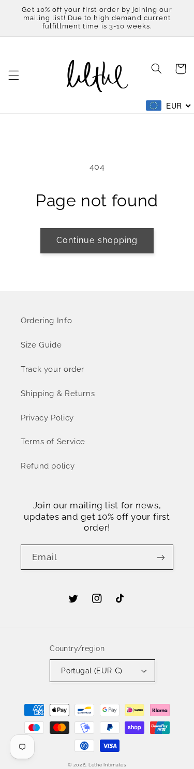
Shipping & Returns (58, 393)
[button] (13, 75)
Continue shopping (97, 240)
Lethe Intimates (107, 764)
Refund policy (47, 465)
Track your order (52, 369)
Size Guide (41, 344)
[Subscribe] (161, 557)
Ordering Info (46, 320)
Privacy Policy (47, 417)
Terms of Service (53, 441)
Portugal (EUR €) (92, 671)
